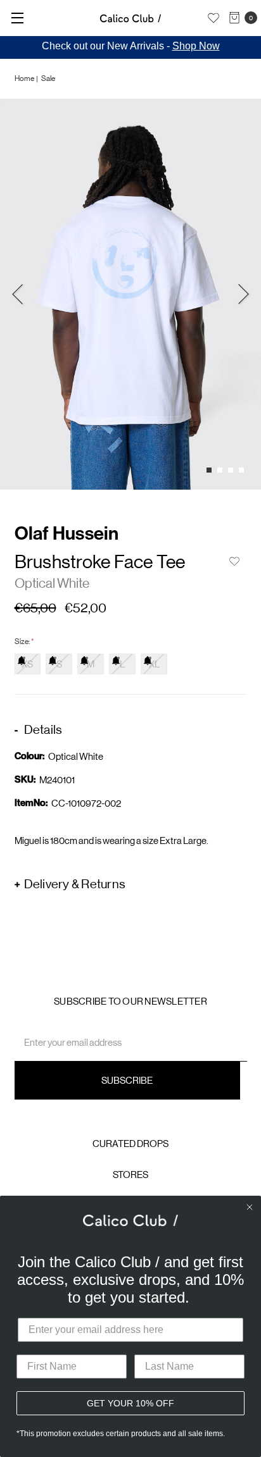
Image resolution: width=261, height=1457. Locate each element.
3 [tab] (230, 470)
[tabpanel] (130, 294)
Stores (130, 1174)
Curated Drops (130, 1143)
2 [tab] (219, 470)
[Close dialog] (249, 1207)
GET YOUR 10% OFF (130, 1403)
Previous (17, 293)
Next (243, 293)
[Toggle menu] (17, 17)
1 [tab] (209, 470)
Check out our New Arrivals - (131, 45)
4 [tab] (241, 470)
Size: (24, 641)
